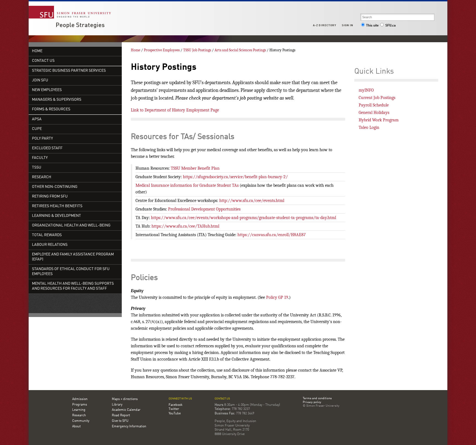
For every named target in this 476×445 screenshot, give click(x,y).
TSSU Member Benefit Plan (195, 168)
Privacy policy (312, 402)
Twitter (174, 409)
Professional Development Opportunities (204, 209)
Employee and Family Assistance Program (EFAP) (73, 257)
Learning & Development (56, 216)
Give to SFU (120, 421)
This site (372, 25)
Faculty (40, 158)
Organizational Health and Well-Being (71, 225)
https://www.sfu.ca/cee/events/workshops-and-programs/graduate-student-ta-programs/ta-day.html (243, 217)
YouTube (175, 413)
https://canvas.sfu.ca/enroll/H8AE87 (271, 234)
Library (117, 404)
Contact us (222, 399)
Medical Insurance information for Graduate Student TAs (187, 185)
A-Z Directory (324, 25)
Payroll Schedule (374, 105)
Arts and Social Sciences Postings (240, 50)
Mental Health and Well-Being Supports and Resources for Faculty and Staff (73, 286)
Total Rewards (47, 235)
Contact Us (43, 61)
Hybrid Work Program (379, 120)
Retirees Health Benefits (57, 206)
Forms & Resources (51, 109)
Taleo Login (369, 127)
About (76, 426)
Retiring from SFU (50, 196)
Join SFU (40, 80)
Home (37, 51)
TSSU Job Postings (197, 50)
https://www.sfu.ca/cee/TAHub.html (185, 226)
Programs (79, 404)
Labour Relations (49, 245)
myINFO (366, 90)
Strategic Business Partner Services (69, 71)
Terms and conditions (317, 398)
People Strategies (80, 25)
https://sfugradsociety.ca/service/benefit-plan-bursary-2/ (235, 176)
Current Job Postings (377, 97)
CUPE (37, 129)
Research (41, 177)
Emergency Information (129, 426)
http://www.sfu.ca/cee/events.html (251, 200)
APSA (37, 119)
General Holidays (374, 112)
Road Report (121, 415)
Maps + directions (125, 399)
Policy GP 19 (277, 297)
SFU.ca (390, 25)
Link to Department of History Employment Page (175, 110)
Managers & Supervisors (56, 100)
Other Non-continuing (54, 187)
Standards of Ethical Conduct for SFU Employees (71, 271)
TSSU (36, 167)
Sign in (347, 25)
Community (80, 421)
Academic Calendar (126, 410)
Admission (80, 399)
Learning (78, 410)
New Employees (47, 90)
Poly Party (42, 138)
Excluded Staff (47, 148)
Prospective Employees (162, 50)
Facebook (175, 405)
